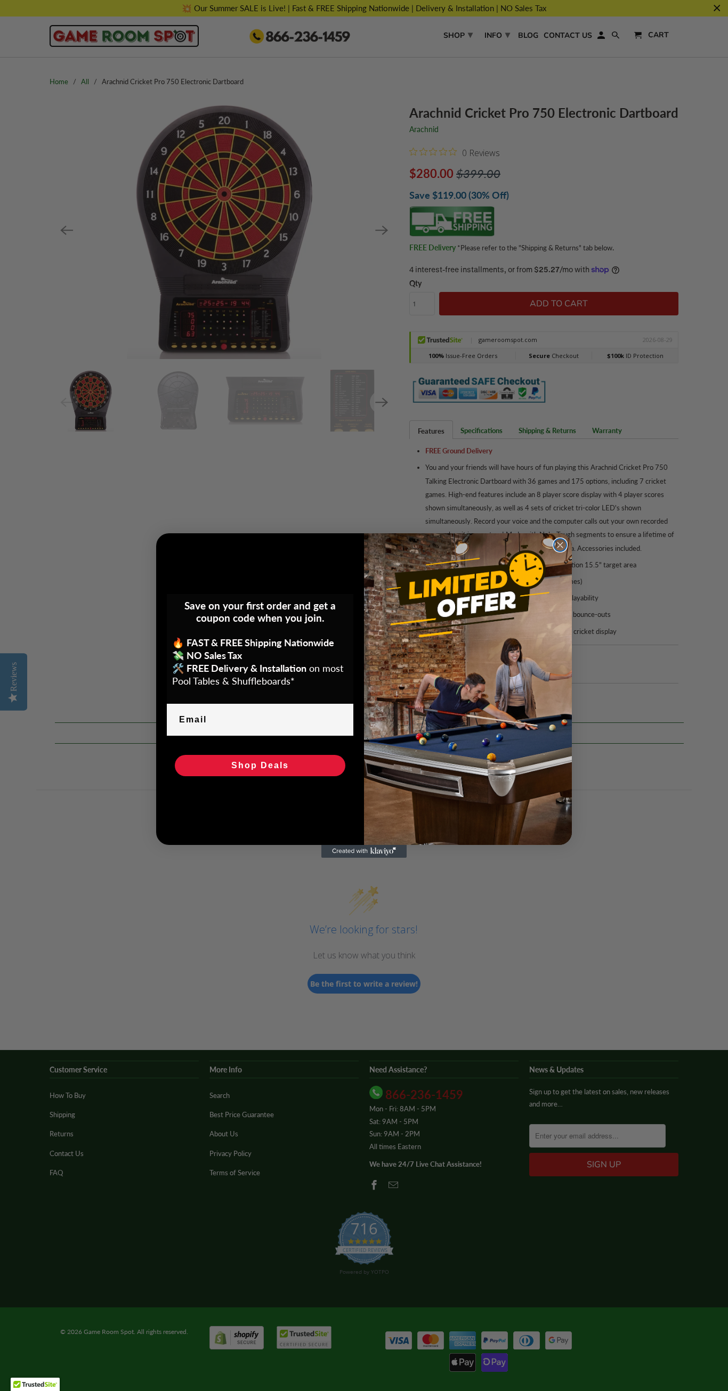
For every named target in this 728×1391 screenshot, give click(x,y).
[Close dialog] (560, 545)
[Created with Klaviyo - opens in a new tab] (364, 851)
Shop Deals (260, 765)
